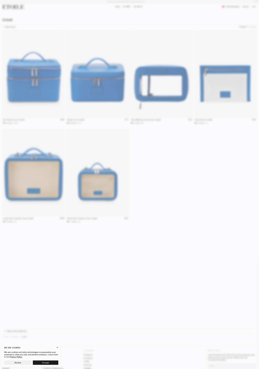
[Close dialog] (253, 260)
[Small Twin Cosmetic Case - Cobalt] (97, 173)
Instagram (88, 354)
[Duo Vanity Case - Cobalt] (33, 74)
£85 (62, 120)
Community (89, 350)
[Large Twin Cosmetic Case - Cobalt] (33, 173)
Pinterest (88, 365)
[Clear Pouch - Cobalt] (225, 74)
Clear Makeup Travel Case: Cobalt (146, 120)
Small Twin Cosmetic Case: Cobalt (82, 218)
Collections (15, 337)
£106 (62, 218)
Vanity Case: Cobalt (75, 120)
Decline (18, 362)
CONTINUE (223, 360)
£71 (126, 120)
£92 (126, 218)
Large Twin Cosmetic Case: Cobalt (18, 218)
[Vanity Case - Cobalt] (97, 74)
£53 (190, 120)
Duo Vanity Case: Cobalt (13, 120)
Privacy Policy (16, 357)
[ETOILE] (13, 6)
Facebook (88, 358)
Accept (45, 362)
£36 (254, 120)
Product (242, 26)
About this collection (17, 331)
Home (6, 337)
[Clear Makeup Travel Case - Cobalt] (161, 74)
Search (246, 7)
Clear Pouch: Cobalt (203, 120)
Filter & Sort (10, 27)
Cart (254, 7)
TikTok (87, 361)
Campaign (252, 26)
